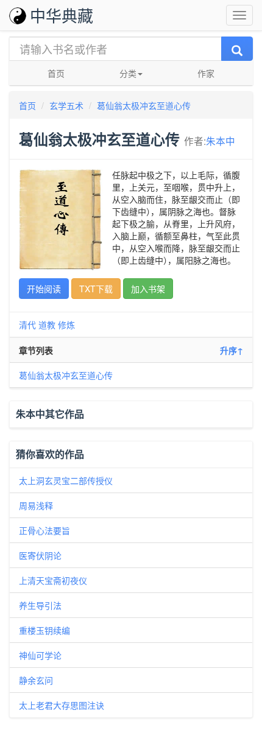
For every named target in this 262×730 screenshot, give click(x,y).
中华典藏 (61, 15)
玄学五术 (66, 105)
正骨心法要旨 (44, 530)
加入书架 (148, 289)
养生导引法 (40, 605)
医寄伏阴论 (40, 555)
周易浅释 (36, 505)
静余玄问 (36, 680)
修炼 (66, 324)
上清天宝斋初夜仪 (53, 580)
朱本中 (220, 140)
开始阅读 (44, 289)
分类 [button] (127, 73)
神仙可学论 (40, 655)
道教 (46, 324)
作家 (205, 73)
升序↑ (231, 350)
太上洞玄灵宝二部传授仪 (66, 480)
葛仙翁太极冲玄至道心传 (144, 105)
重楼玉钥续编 (44, 630)
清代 (27, 324)
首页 (56, 73)
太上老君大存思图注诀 (61, 705)
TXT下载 (96, 289)
